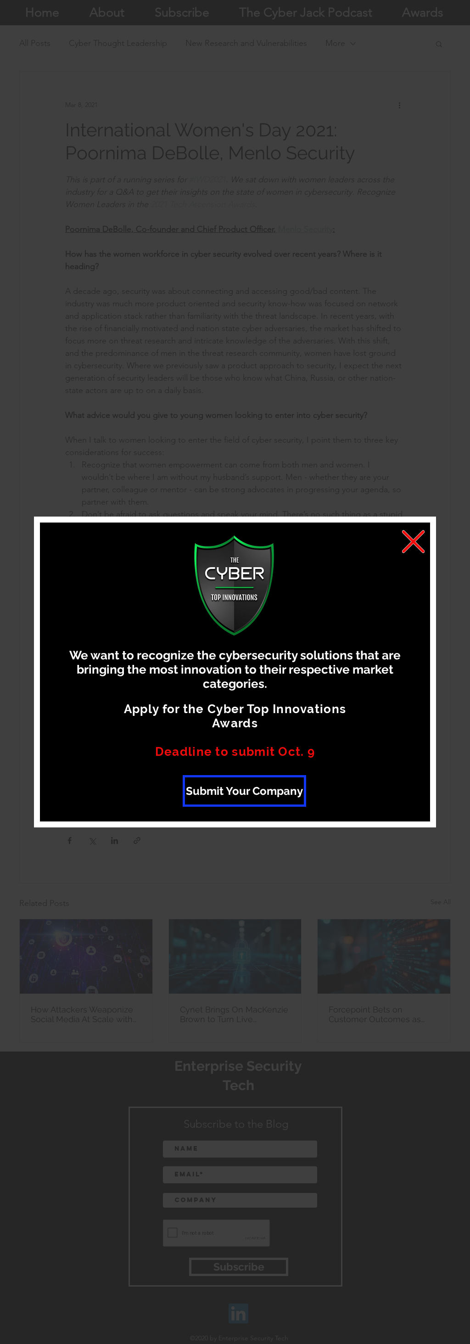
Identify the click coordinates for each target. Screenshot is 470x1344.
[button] (413, 541)
